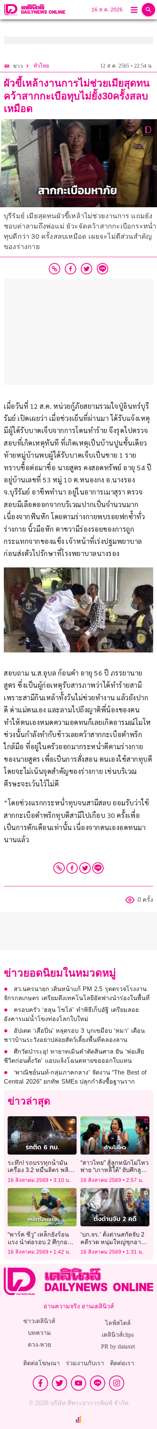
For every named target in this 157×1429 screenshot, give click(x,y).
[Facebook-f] (40, 1383)
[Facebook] (72, 868)
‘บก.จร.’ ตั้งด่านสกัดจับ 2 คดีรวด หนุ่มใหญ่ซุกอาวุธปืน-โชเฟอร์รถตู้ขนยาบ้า (114, 1241)
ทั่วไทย (41, 66)
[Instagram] (116, 1383)
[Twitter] (85, 868)
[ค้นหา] (148, 9)
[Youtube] (78, 1383)
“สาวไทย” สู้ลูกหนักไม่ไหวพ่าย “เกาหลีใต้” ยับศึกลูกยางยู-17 (114, 1170)
